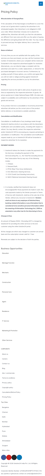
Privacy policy (7, 383)
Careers (4, 359)
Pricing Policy (6, 397)
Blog (3, 368)
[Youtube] (9, 457)
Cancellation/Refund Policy (11, 392)
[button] (22, 258)
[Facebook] (3, 457)
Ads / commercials (8, 373)
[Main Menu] (41, 4)
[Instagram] (14, 457)
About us (5, 354)
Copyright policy (7, 387)
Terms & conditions (8, 378)
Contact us (6, 363)
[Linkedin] (19, 457)
